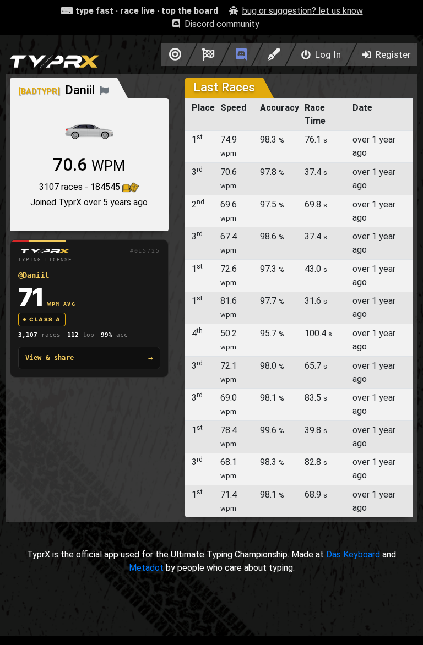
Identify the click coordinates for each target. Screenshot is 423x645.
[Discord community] (241, 54)
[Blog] (274, 54)
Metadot (146, 567)
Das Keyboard (353, 554)
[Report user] (104, 90)
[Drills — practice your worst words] (173, 54)
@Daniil (33, 275)
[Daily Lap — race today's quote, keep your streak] (208, 54)
